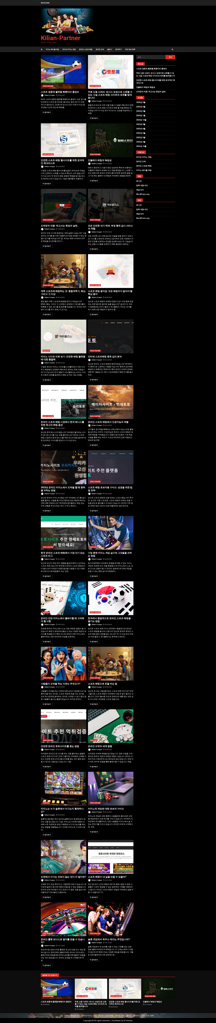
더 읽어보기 (47, 112)
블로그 (109, 49)
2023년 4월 (140, 133)
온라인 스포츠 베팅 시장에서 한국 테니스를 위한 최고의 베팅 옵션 (63, 402)
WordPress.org (142, 194)
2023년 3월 (140, 137)
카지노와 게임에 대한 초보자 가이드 (110, 789)
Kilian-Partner (60, 38)
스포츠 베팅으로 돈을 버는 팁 (110, 664)
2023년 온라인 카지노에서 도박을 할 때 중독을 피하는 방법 (63, 467)
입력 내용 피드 (142, 185)
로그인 (139, 181)
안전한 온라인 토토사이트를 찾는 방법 (63, 726)
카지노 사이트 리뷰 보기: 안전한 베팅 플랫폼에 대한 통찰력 (63, 336)
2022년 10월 (141, 146)
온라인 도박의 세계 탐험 (110, 726)
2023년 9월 (140, 124)
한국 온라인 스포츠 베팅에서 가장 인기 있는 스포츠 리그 (63, 533)
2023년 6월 (140, 129)
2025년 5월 (140, 102)
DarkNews (116, 1020)
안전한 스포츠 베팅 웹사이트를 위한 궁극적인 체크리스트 (63, 140)
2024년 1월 (140, 115)
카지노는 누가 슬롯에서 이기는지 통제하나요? (63, 789)
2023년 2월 (140, 142)
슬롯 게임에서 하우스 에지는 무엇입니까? (110, 919)
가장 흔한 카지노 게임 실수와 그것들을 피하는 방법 (110, 533)
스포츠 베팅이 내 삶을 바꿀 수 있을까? (110, 857)
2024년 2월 (140, 111)
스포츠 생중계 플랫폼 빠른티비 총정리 (63, 72)
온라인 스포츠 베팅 (85, 49)
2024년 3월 (140, 107)
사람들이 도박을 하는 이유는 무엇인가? (63, 664)
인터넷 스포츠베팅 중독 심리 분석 (110, 336)
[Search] (172, 49)
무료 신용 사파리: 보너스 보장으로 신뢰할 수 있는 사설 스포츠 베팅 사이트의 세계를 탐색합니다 (110, 72)
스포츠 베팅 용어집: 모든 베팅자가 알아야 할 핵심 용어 (110, 271)
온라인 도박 (100, 49)
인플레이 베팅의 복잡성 (110, 140)
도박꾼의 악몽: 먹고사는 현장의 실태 (63, 206)
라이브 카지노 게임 (69, 49)
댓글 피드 (140, 190)
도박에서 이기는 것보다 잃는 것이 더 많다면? (63, 857)
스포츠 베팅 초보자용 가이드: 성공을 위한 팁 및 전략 (110, 467)
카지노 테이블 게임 (52, 49)
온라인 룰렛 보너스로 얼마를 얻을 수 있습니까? (63, 919)
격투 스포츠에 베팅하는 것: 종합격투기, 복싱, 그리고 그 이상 (63, 271)
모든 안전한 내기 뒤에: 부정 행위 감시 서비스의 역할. (110, 206)
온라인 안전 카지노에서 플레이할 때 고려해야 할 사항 (63, 598)
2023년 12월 (141, 120)
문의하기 (118, 49)
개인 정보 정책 (130, 49)
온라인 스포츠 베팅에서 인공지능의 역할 (110, 402)
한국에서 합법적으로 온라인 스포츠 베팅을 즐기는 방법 (110, 598)
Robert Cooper (49, 95)
